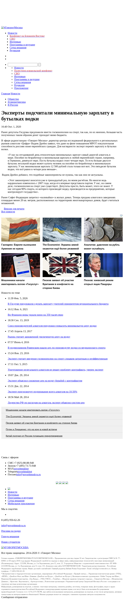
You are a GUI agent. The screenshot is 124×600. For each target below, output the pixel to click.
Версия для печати (14, 208)
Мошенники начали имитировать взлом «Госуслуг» (33, 410)
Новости (12, 33)
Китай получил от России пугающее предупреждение (34, 435)
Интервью (15, 41)
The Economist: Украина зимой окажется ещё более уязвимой (39, 416)
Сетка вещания (18, 47)
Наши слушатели (10, 542)
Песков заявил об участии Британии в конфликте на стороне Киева (41, 423)
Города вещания (10, 536)
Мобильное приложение (21, 503)
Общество (13, 99)
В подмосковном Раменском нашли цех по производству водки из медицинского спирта (56, 347)
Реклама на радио (11, 531)
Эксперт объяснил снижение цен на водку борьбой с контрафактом (45, 380)
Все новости (8, 211)
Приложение (21, 88)
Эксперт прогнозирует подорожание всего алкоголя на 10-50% (42, 391)
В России (13, 104)
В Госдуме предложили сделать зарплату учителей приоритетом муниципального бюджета (58, 303)
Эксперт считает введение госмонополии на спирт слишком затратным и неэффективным (58, 358)
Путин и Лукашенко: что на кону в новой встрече (31, 429)
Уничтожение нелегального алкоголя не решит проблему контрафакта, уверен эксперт (55, 369)
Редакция (15, 50)
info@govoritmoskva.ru (28, 474)
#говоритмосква (17, 102)
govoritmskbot (21, 468)
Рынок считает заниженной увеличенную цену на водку (39, 336)
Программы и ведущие (22, 44)
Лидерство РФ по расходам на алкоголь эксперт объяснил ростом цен (46, 402)
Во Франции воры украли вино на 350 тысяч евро (35, 314)
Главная (5, 93)
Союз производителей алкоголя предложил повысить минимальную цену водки (52, 325)
